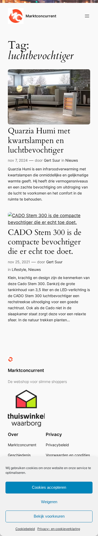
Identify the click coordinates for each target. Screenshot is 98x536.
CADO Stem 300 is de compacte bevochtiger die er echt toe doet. (45, 242)
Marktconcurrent (41, 16)
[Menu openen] (87, 16)
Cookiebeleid (25, 529)
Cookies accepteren (49, 487)
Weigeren (49, 502)
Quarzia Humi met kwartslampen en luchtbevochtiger (39, 140)
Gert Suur (52, 160)
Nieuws (71, 160)
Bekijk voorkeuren (49, 516)
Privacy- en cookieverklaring (58, 529)
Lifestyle (19, 269)
